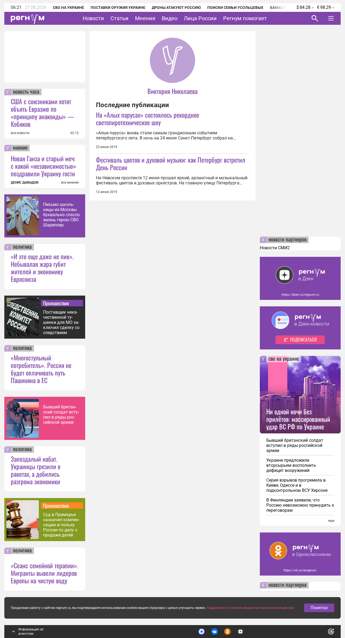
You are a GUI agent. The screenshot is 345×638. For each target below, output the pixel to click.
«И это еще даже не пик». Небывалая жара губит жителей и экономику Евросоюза (42, 268)
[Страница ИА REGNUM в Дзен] (240, 631)
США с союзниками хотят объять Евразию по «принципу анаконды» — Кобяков (42, 112)
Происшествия (56, 303)
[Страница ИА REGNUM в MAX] (201, 631)
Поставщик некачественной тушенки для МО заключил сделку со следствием (61, 322)
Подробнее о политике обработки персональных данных (250, 608)
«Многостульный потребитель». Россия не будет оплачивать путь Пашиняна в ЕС (41, 369)
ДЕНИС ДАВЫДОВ (25, 182)
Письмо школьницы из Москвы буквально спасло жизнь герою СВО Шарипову (61, 214)
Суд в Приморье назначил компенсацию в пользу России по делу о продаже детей (61, 525)
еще (331, 521)
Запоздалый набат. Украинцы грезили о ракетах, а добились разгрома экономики (35, 470)
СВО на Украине (68, 7)
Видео (169, 18)
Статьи (120, 18)
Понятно (319, 607)
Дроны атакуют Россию (176, 7)
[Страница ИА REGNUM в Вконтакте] (214, 631)
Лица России (200, 18)
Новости (93, 18)
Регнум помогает (245, 18)
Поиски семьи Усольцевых (235, 7)
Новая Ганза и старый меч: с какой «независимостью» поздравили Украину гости (43, 166)
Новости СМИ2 (275, 247)
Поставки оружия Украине (118, 7)
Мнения (145, 18)
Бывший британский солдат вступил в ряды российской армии (61, 414)
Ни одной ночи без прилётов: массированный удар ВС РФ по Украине (298, 419)
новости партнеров (287, 240)
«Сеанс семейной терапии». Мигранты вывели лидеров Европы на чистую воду (44, 573)
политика (22, 247)
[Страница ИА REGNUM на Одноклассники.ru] (227, 631)
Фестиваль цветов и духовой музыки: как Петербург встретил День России (170, 163)
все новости (20, 133)
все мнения (70, 182)
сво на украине (283, 359)
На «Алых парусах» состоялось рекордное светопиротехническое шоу (147, 118)
